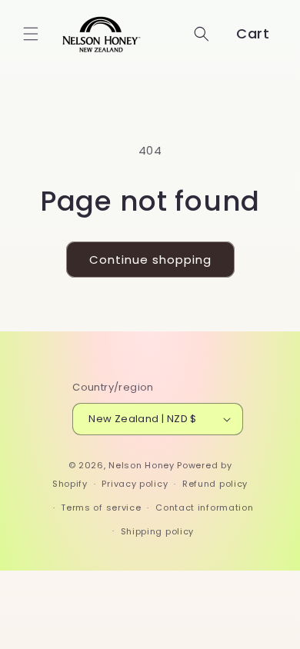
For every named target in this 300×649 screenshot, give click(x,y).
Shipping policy (158, 531)
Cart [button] (252, 33)
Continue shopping (150, 259)
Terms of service (101, 507)
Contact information (204, 507)
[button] (31, 34)
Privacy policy (135, 484)
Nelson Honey (141, 465)
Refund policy (215, 484)
